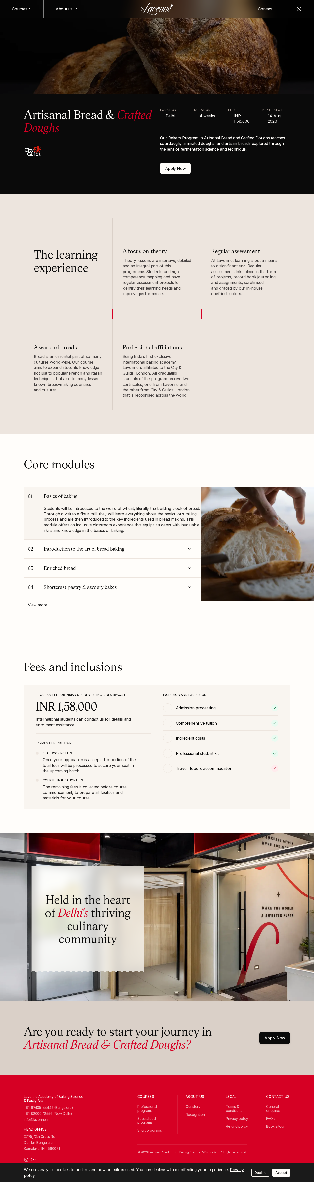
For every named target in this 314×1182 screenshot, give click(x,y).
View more (37, 604)
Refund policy (237, 1126)
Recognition (195, 1114)
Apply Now (175, 168)
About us (64, 8)
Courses (19, 8)
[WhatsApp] (299, 9)
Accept (281, 1172)
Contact (265, 8)
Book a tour (275, 1126)
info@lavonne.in (36, 1119)
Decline (260, 1172)
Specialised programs (146, 1120)
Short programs (149, 1130)
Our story (193, 1106)
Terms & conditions (234, 1108)
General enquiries (273, 1108)
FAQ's (271, 1118)
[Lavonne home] (157, 9)
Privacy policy (237, 1118)
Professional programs (147, 1108)
